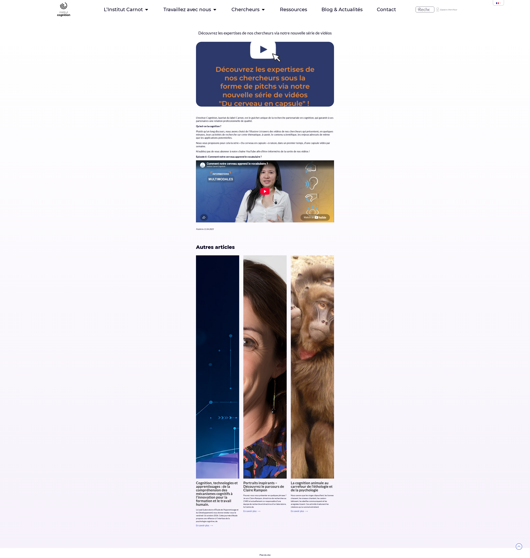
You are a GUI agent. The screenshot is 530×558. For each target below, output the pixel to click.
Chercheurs (245, 9)
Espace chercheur (448, 9)
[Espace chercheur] (438, 9)
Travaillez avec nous (187, 9)
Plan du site (265, 555)
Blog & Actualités (342, 9)
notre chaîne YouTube (244, 151)
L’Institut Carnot (123, 9)
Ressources (293, 9)
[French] (498, 3)
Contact (386, 9)
